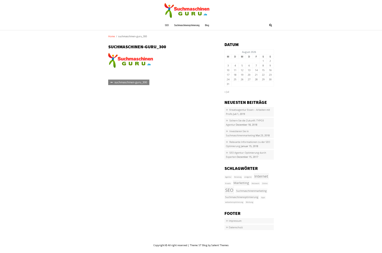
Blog (207, 25)
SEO (167, 25)
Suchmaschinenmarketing (251, 191)
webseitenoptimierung (234, 202)
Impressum (235, 220)
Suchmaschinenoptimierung (187, 25)
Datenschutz (236, 227)
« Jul (226, 91)
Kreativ (228, 183)
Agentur (228, 177)
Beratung (237, 177)
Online (265, 183)
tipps (263, 197)
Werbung (249, 202)
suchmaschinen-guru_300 (130, 82)
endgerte (248, 177)
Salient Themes (220, 245)
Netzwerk (255, 183)
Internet (261, 176)
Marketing (241, 183)
